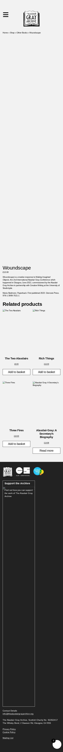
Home (5, 32)
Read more (46, 450)
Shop (12, 32)
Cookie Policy (9, 732)
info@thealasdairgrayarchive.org (18, 714)
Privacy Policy (9, 729)
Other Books (22, 32)
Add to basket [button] (16, 372)
